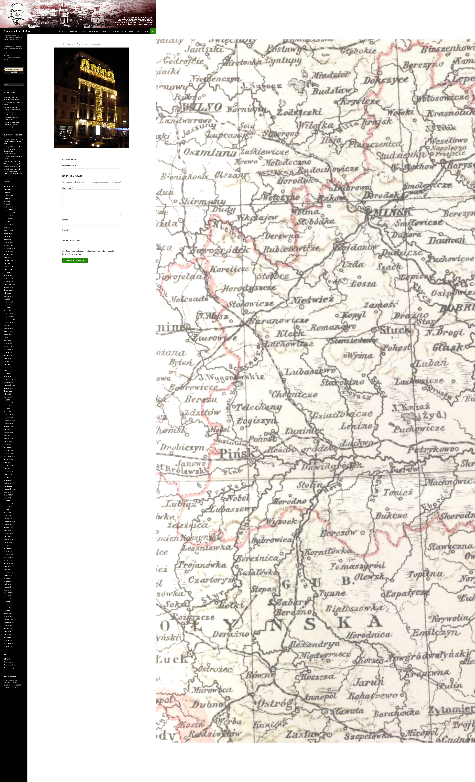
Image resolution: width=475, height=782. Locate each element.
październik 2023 (9, 284)
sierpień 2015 (8, 563)
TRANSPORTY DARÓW (119, 31)
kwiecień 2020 (8, 403)
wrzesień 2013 (8, 625)
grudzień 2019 (8, 415)
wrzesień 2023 (8, 287)
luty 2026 (7, 201)
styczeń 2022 (8, 340)
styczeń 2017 (8, 513)
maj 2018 (7, 468)
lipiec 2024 (7, 257)
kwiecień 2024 (8, 266)
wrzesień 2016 (8, 525)
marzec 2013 (8, 634)
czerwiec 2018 (8, 465)
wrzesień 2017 (8, 492)
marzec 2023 (8, 305)
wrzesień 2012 (8, 646)
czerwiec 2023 (8, 296)
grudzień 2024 (8, 242)
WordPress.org (9, 668)
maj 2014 (7, 602)
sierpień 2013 (8, 628)
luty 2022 (7, 337)
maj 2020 (7, 400)
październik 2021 (9, 349)
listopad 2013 (8, 620)
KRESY (105, 31)
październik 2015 (9, 557)
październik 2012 (9, 643)
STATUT (131, 31)
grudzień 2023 (8, 278)
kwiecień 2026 (8, 195)
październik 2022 (9, 320)
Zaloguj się (7, 659)
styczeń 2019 (8, 447)
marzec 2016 (8, 542)
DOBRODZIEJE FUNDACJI (90, 31)
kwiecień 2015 (8, 572)
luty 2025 (7, 237)
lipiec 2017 (7, 498)
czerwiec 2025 (8, 225)
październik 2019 (9, 421)
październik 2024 (9, 248)
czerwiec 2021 (8, 361)
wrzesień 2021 (8, 352)
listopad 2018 (8, 453)
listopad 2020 (8, 382)
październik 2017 (9, 489)
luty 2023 (7, 308)
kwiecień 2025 (8, 231)
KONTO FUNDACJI (142, 31)
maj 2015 (7, 569)
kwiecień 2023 (8, 302)
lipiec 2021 (7, 358)
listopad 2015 (8, 554)
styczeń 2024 (8, 275)
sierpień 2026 (8, 186)
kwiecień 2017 (8, 504)
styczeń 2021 (8, 376)
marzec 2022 (8, 335)
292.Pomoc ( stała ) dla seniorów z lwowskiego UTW (13, 141)
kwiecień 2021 (8, 367)
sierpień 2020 (8, 391)
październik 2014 (9, 587)
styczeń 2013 (8, 637)
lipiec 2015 (7, 566)
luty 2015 (7, 578)
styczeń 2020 (8, 412)
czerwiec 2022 (8, 329)
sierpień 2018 (8, 459)
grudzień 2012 (8, 640)
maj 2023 (7, 299)
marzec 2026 (8, 198)
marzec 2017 (8, 507)
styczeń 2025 (8, 240)
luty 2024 (7, 272)
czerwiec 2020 (8, 397)
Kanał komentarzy (10, 665)
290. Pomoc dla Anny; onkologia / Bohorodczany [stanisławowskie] (12, 110)
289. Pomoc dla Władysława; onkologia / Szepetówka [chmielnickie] (13, 117)
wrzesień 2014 (8, 590)
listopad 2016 (8, 519)
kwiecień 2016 (8, 539)
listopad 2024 (8, 245)
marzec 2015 (8, 575)
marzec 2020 (8, 406)
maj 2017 (7, 501)
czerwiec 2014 (8, 599)
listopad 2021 (8, 346)
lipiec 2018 (7, 462)
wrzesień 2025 (8, 216)
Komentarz (67, 188)
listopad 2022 (8, 317)
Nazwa (65, 219)
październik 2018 (9, 456)
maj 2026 (7, 192)
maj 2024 (7, 263)
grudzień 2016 (8, 516)
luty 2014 (7, 611)
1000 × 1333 (83, 44)
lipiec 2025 (7, 222)
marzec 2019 (8, 441)
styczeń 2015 (8, 581)
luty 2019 (7, 444)
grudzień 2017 (8, 483)
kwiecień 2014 (8, 605)
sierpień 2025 (8, 219)
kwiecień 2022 (8, 332)
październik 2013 (9, 623)
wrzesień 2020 (8, 388)
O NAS (61, 31)
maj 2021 (7, 364)
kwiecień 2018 (8, 471)
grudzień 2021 (8, 343)
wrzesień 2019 (8, 424)
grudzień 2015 (8, 551)
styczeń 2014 (8, 614)
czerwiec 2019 (8, 432)
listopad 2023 (8, 281)
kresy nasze (95, 44)
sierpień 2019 (8, 427)
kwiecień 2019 (8, 438)
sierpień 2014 (8, 593)
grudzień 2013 (8, 617)
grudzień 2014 (8, 584)
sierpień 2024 (8, 254)
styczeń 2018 (8, 480)
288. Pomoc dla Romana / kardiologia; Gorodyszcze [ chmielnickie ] (12, 124)
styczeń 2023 (8, 311)
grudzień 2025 (8, 207)
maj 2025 (7, 228)
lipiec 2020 (7, 394)
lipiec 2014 (7, 596)
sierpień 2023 (8, 290)
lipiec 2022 (7, 326)
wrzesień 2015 (8, 560)
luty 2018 (7, 477)
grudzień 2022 (8, 314)
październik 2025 (9, 213)
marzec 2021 (8, 370)
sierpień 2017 (8, 495)
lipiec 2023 (7, 293)
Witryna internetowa (71, 240)
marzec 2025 (8, 234)
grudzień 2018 (8, 450)
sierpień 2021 (8, 355)
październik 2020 (9, 385)
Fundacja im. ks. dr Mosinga (17, 31)
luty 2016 (7, 545)
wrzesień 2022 (8, 323)
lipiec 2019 (7, 430)
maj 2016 (7, 536)
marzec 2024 (8, 269)
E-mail (65, 230)
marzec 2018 (8, 474)
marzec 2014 (8, 608)
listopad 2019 (8, 418)
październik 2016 (9, 522)
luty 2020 (7, 409)
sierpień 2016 (8, 528)
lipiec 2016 (7, 530)
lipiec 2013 (7, 631)
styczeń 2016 (8, 548)
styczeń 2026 (8, 204)
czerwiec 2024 (8, 260)
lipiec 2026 (7, 189)
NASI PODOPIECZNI (72, 31)
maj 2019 (7, 435)
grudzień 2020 (8, 379)
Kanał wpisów (8, 662)
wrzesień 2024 (8, 251)
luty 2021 (7, 373)
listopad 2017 (8, 486)
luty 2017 (7, 510)
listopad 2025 (8, 210)
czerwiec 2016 (8, 533)
